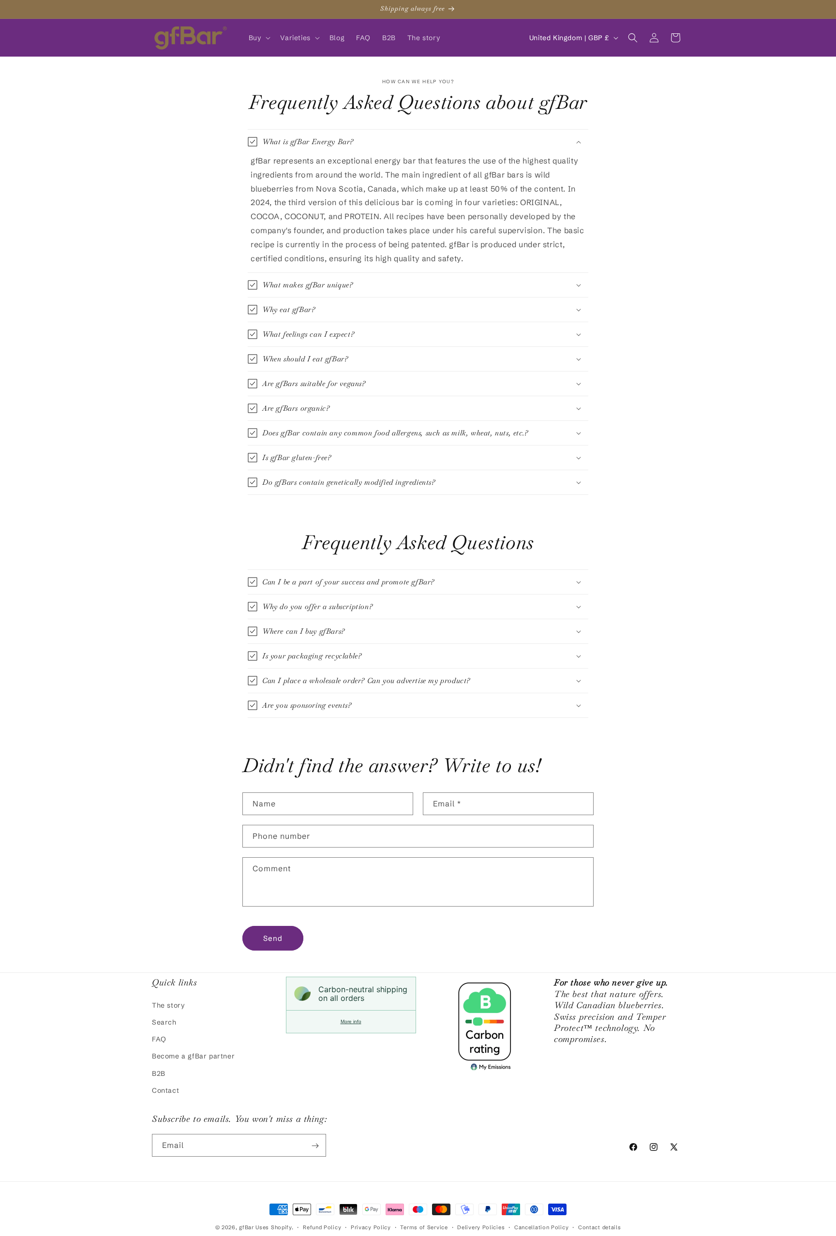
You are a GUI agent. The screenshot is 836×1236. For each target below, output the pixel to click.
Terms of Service (424, 1226)
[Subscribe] (315, 1145)
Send (273, 938)
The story (168, 1004)
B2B (158, 1073)
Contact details (599, 1226)
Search (164, 1021)
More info (351, 1021)
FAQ (159, 1038)
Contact (165, 1090)
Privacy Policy (371, 1226)
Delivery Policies (481, 1226)
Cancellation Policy (541, 1226)
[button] (259, 38)
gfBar (246, 1227)
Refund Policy (322, 1226)
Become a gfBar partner (193, 1056)
